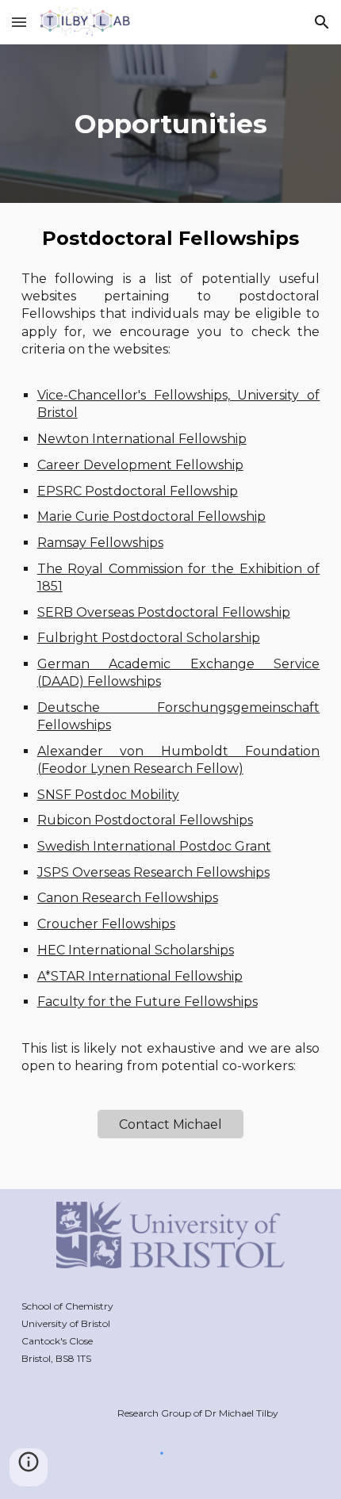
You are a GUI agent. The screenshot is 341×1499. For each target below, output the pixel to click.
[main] (171, 123)
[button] (19, 22)
